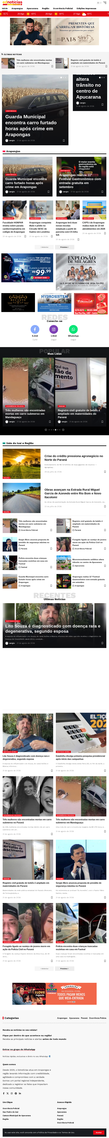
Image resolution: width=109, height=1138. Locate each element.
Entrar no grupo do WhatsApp (19, 1049)
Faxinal (24, 567)
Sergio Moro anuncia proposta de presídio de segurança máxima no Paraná (79, 414)
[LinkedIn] (20, 1094)
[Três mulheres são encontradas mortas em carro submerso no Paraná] (28, 796)
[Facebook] (35, 333)
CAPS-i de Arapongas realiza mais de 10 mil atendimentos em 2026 (31, 128)
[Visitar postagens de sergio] (6, 140)
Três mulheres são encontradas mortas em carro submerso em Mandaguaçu (33, 524)
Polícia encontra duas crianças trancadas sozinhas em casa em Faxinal (33, 561)
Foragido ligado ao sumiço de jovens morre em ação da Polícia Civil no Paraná (89, 542)
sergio (12, 140)
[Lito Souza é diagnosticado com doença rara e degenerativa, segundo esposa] (62, 63)
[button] (98, 1132)
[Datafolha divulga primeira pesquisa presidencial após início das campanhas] (81, 733)
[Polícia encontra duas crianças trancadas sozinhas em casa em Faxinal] (10, 563)
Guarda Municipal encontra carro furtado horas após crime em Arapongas (26, 183)
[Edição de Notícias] (12, 2)
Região (6, 477)
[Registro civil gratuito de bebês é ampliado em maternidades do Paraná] (8, 63)
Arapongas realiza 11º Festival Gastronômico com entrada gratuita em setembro (88, 579)
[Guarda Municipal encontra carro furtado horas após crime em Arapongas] (10, 581)
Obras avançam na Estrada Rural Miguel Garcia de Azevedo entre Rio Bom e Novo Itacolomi (73, 493)
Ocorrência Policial (29, 530)
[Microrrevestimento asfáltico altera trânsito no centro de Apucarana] (63, 563)
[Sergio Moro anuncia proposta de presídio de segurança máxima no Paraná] (80, 392)
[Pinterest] (15, 1094)
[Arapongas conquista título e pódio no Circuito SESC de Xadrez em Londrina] (41, 210)
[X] (7, 1094)
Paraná (9, 406)
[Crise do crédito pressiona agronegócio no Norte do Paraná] (22, 464)
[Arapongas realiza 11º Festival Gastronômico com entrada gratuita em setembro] (63, 581)
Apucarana (79, 566)
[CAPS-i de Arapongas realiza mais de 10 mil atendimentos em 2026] (94, 210)
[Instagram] (53, 333)
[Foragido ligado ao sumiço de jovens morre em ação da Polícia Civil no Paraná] (63, 544)
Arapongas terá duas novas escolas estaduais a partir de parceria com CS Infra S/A (67, 229)
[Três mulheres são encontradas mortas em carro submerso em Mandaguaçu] (10, 525)
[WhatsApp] (73, 333)
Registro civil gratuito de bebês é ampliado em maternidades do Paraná (26, 414)
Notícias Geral (12, 621)
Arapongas (11, 117)
